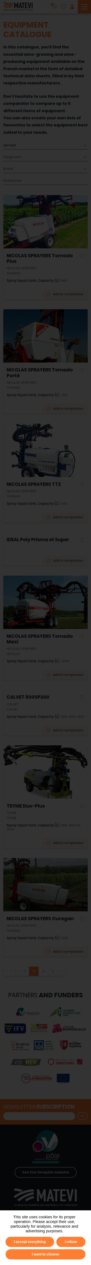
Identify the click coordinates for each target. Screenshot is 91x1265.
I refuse (71, 1242)
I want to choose (45, 1254)
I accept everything (30, 1242)
